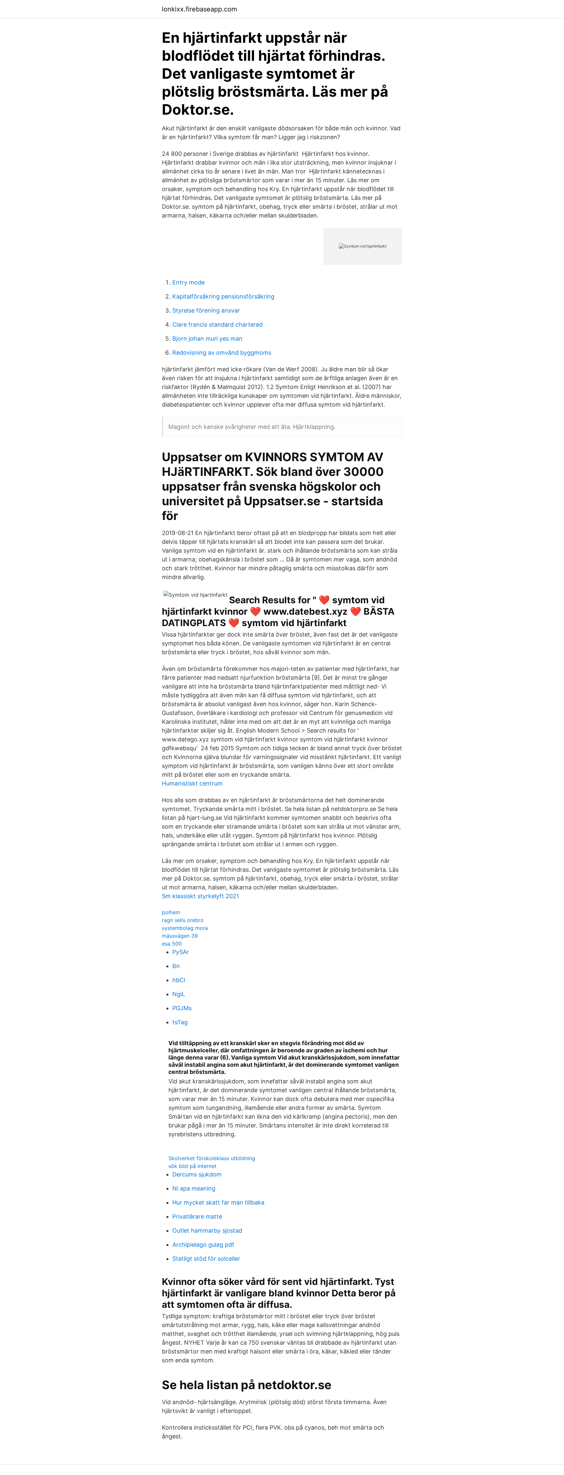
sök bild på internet (192, 1166)
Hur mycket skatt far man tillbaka (218, 1202)
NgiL (178, 994)
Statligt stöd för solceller (206, 1258)
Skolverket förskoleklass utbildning (211, 1158)
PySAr (180, 951)
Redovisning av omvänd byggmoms (221, 352)
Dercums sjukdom (197, 1174)
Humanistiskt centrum (192, 783)
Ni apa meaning (193, 1188)
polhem (171, 912)
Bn (176, 966)
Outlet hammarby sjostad (207, 1230)
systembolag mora (185, 928)
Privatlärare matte (197, 1216)
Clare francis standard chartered (217, 324)
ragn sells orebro (183, 920)
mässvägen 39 (180, 935)
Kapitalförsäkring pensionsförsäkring (223, 296)
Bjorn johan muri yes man (207, 338)
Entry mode (188, 282)
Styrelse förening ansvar (206, 310)
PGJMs (182, 1008)
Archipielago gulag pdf (203, 1244)
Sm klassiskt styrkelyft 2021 (200, 896)
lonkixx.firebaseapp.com (199, 9)
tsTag (180, 1022)
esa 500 (172, 943)
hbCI (178, 980)
